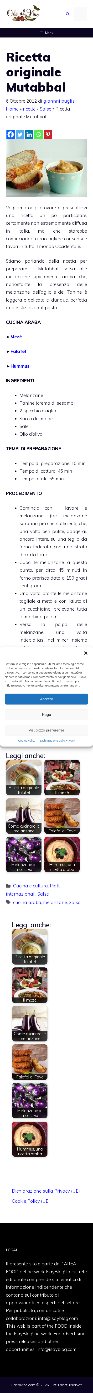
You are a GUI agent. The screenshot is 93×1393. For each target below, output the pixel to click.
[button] (85, 653)
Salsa (75, 902)
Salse (45, 109)
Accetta (46, 699)
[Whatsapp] (38, 134)
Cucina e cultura (30, 886)
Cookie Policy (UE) (31, 1201)
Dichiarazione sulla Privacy (57, 740)
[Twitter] (20, 134)
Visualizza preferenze (46, 730)
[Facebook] (10, 134)
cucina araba (27, 902)
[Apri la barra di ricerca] (67, 14)
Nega (46, 714)
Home (12, 109)
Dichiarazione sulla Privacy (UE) (46, 1191)
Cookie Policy (26, 740)
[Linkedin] (29, 134)
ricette (29, 109)
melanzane (55, 902)
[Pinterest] (48, 134)
